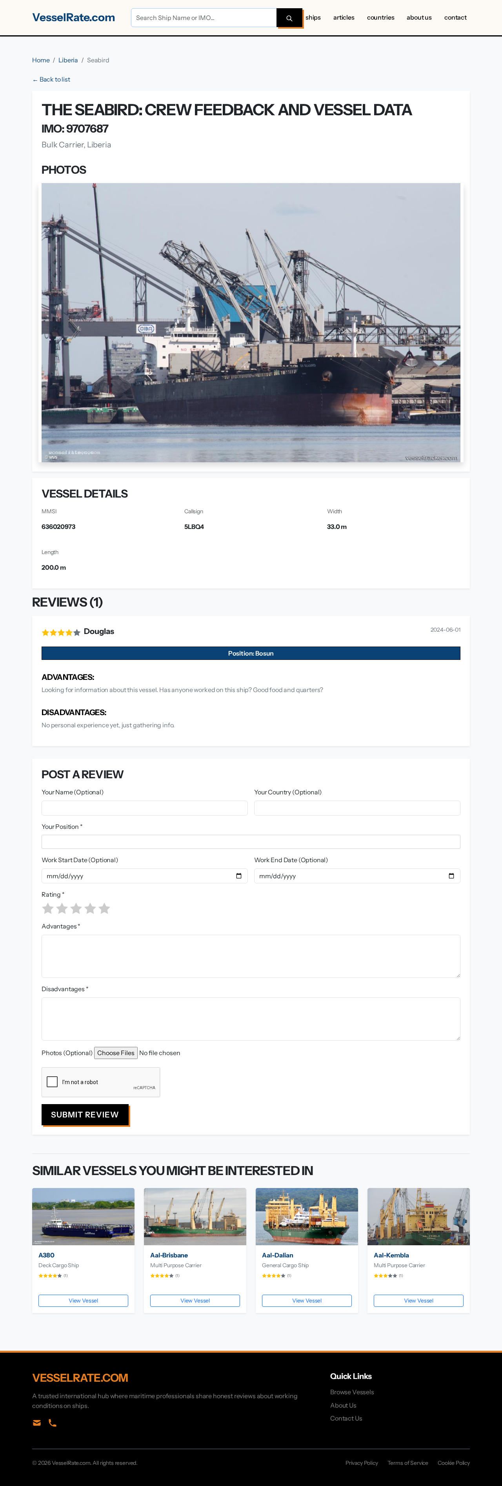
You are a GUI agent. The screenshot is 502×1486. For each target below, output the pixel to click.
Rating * (53, 894)
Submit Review (85, 1114)
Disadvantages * (65, 989)
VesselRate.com (73, 17)
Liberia (68, 60)
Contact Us (346, 1418)
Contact (455, 17)
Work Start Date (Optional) (80, 860)
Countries (381, 17)
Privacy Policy (362, 1462)
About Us (419, 17)
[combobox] (252, 841)
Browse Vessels (352, 1392)
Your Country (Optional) (288, 792)
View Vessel (83, 1300)
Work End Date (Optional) (291, 860)
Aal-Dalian (277, 1255)
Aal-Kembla (391, 1255)
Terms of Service (407, 1462)
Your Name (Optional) (73, 792)
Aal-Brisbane (169, 1255)
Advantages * (61, 926)
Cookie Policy (454, 1462)
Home (40, 60)
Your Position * (62, 826)
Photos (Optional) (67, 1053)
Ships (313, 17)
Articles (344, 17)
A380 (46, 1255)
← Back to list (51, 79)
